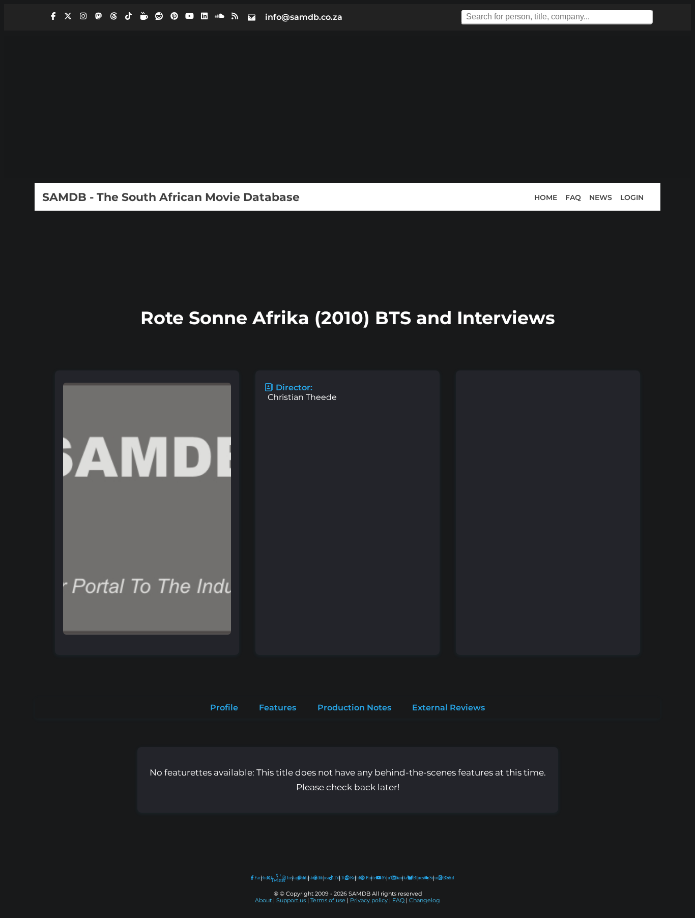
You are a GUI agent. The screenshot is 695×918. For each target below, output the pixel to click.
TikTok (334, 878)
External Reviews (448, 707)
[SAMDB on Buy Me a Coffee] (144, 16)
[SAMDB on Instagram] (83, 16)
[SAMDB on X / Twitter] (68, 16)
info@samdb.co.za (303, 17)
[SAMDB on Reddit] (159, 16)
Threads (318, 878)
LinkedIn (396, 878)
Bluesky (410, 878)
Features (277, 707)
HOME (545, 197)
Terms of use (327, 900)
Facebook (255, 878)
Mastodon (303, 878)
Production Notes (354, 707)
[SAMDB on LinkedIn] (204, 16)
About (263, 900)
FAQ (573, 197)
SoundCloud (426, 878)
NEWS (600, 197)
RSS (444, 878)
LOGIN (632, 197)
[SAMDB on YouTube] (189, 16)
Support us (291, 900)
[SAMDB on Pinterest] (174, 16)
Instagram (287, 878)
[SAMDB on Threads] (113, 16)
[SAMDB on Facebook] (53, 16)
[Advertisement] (347, 107)
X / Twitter (271, 878)
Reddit (350, 878)
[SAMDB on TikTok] (129, 16)
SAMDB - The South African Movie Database (171, 197)
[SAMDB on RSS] (234, 16)
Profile (224, 707)
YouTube (378, 878)
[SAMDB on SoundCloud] (220, 16)
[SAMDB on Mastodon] (98, 16)
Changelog (424, 900)
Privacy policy (369, 900)
